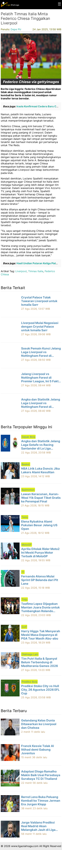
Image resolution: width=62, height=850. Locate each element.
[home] (10, 5)
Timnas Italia (35, 271)
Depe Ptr (16, 29)
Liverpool (21, 271)
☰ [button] (59, 4)
